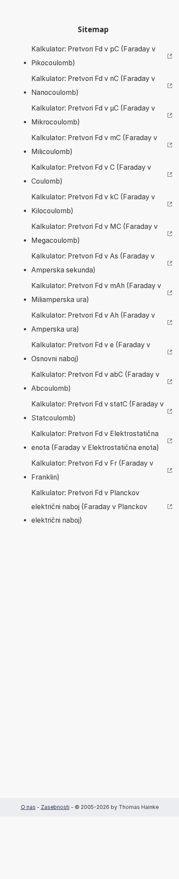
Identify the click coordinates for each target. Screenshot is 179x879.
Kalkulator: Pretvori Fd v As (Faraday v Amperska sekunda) (93, 263)
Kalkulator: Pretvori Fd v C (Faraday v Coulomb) (91, 174)
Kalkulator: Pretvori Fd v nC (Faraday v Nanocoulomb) (93, 85)
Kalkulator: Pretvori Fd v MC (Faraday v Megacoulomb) (94, 233)
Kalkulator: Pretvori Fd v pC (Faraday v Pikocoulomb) (93, 56)
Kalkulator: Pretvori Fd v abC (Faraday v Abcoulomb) (95, 381)
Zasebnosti (55, 807)
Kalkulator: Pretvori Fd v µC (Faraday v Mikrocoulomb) (93, 115)
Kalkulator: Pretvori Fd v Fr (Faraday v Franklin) (92, 470)
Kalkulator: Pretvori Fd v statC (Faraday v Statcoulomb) (97, 411)
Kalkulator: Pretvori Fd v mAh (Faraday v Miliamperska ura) (96, 293)
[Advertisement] (89, 674)
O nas (28, 807)
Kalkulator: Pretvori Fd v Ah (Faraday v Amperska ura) (93, 322)
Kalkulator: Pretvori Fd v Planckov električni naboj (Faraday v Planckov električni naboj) (89, 506)
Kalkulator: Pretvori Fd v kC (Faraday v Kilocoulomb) (93, 204)
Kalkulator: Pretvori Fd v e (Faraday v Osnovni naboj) (90, 352)
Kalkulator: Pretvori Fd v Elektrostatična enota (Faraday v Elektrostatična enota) (95, 440)
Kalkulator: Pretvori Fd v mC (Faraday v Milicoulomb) (94, 145)
